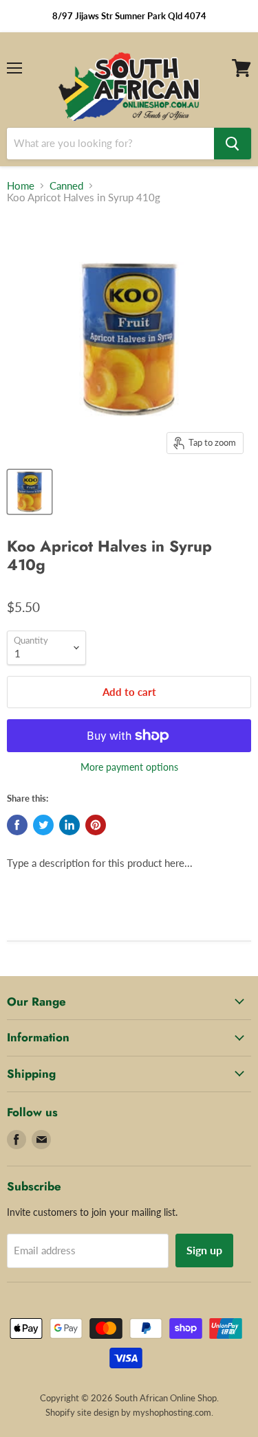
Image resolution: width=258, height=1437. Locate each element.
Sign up (204, 1249)
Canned (66, 186)
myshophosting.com (172, 1412)
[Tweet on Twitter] (43, 825)
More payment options (129, 767)
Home (20, 186)
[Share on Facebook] (17, 825)
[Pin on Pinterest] (95, 825)
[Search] (232, 143)
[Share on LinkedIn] (69, 825)
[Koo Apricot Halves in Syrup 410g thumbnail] (30, 492)
